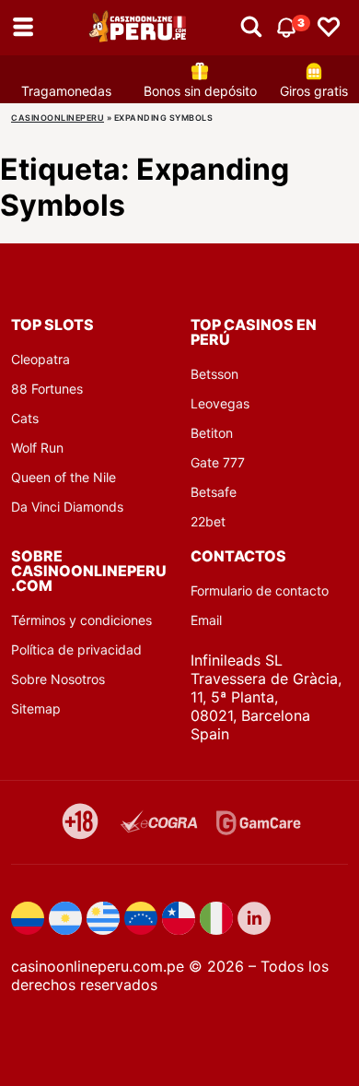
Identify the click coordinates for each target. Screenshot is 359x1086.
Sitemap (36, 708)
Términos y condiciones (81, 620)
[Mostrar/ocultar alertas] (251, 28)
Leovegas (220, 403)
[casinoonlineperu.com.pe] (139, 27)
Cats (25, 418)
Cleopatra (40, 359)
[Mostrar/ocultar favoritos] (328, 28)
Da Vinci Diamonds (67, 506)
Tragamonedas (66, 91)
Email (206, 620)
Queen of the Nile (63, 477)
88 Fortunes (47, 388)
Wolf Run (37, 447)
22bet (208, 521)
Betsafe (214, 492)
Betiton (212, 433)
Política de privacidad (76, 649)
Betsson (214, 374)
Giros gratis (314, 91)
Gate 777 (218, 462)
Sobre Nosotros (58, 679)
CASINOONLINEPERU (57, 117)
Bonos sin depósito (200, 91)
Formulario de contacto (260, 590)
